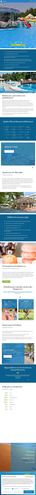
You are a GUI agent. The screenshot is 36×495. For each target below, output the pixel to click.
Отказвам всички (7, 491)
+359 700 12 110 (30, 451)
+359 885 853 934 (29, 455)
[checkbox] (6, 488)
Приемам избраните (18, 491)
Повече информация (29, 476)
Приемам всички (29, 491)
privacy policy (29, 486)
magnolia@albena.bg (28, 458)
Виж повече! (6, 281)
